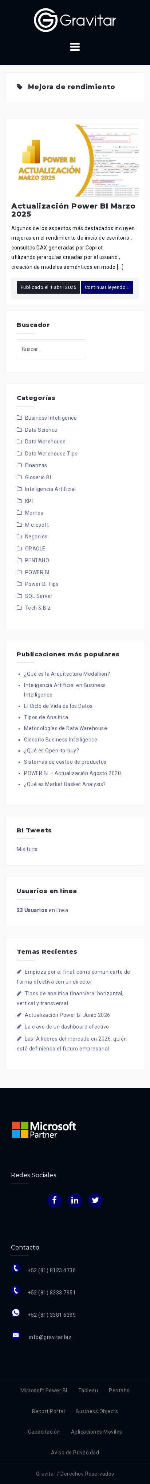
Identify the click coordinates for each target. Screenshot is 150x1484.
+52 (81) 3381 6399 (52, 1315)
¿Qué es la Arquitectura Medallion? (67, 674)
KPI (29, 501)
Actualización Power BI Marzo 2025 (73, 210)
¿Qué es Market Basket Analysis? (65, 784)
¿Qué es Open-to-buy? (51, 751)
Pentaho (119, 1390)
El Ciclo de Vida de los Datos (58, 706)
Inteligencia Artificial (50, 489)
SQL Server (39, 596)
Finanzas (36, 465)
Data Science (41, 430)
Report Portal (48, 1411)
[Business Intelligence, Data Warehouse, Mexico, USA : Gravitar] (75, 20)
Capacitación (44, 1432)
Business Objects (97, 1411)
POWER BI (37, 572)
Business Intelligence (51, 418)
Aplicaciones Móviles (96, 1432)
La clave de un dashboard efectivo (67, 1027)
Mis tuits (27, 849)
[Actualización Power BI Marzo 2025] (75, 160)
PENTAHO (37, 560)
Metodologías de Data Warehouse (65, 728)
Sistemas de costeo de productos (65, 762)
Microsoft (37, 525)
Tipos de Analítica (46, 717)
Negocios (36, 536)
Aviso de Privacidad (75, 1453)
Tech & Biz (38, 608)
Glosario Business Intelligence (60, 740)
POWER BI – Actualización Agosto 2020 (72, 773)
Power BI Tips (42, 584)
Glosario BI (38, 477)
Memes (34, 513)
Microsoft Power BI (43, 1390)
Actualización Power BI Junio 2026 (67, 1015)
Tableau (88, 1390)
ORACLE (35, 549)
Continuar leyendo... (107, 287)
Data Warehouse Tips (51, 454)
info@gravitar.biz (49, 1337)
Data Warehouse (45, 442)
